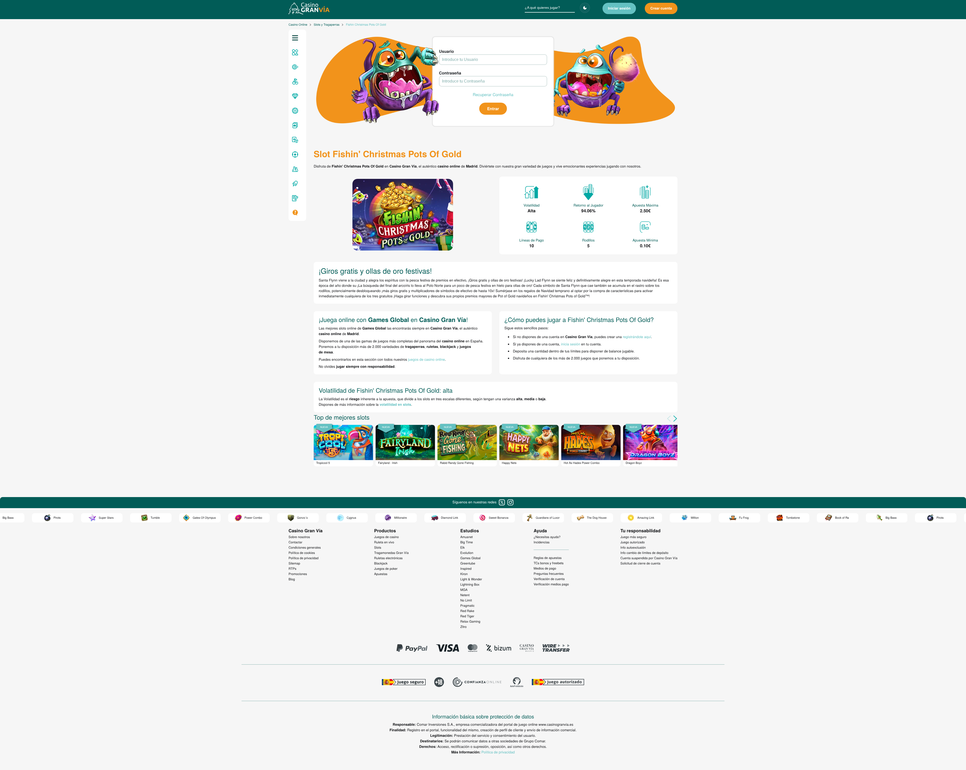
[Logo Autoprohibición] (517, 682)
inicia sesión (570, 343)
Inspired (466, 568)
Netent (465, 595)
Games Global (470, 558)
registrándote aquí (637, 336)
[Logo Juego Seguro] (403, 682)
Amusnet (466, 537)
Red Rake (467, 611)
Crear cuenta (661, 8)
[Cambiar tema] (585, 8)
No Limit (466, 600)
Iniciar (619, 8)
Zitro (463, 626)
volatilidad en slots (395, 404)
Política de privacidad (498, 751)
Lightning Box (469, 584)
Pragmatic (467, 605)
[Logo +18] (439, 682)
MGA (464, 589)
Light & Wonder (471, 579)
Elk (462, 547)
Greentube (467, 563)
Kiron (464, 574)
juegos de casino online (426, 359)
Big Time (466, 542)
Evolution (466, 552)
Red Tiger (467, 616)
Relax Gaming (470, 621)
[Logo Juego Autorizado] (558, 682)
